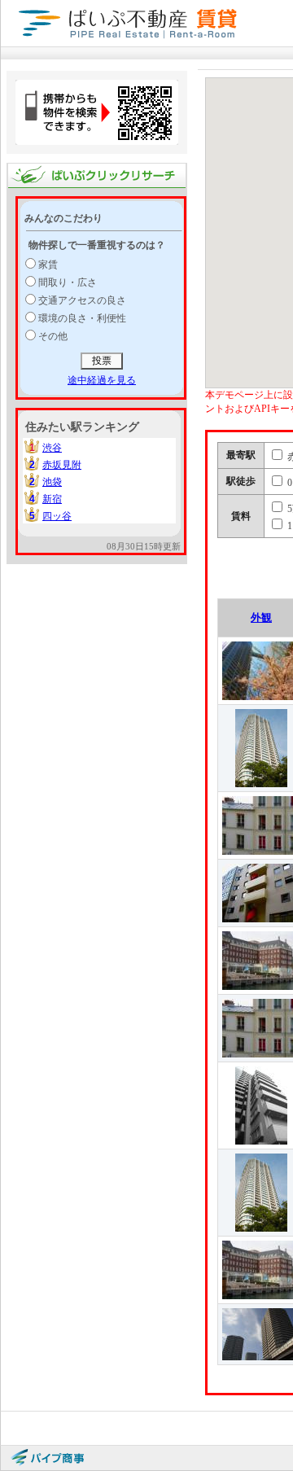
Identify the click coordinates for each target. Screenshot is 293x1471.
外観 (261, 617)
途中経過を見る (102, 380)
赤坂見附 (61, 465)
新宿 (52, 499)
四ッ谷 (57, 516)
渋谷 (52, 447)
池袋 (52, 482)
